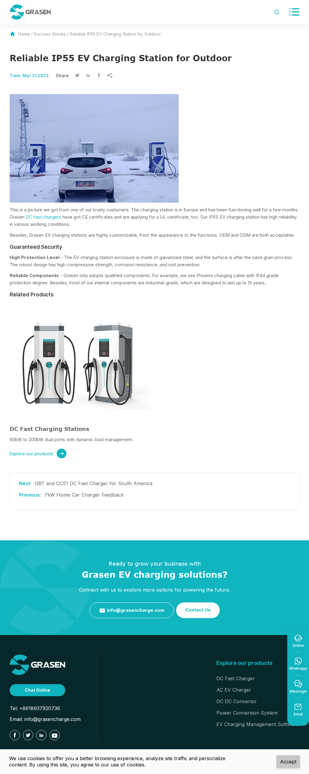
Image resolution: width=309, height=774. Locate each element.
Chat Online (37, 690)
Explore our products (37, 453)
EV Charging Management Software (257, 724)
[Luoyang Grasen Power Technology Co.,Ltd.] (37, 664)
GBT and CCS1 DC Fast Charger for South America (93, 483)
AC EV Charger (233, 690)
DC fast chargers (43, 217)
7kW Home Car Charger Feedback (84, 495)
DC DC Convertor (236, 701)
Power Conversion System (247, 713)
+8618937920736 (39, 708)
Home (24, 33)
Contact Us (198, 610)
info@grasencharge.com (131, 610)
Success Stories (50, 33)
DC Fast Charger (235, 678)
